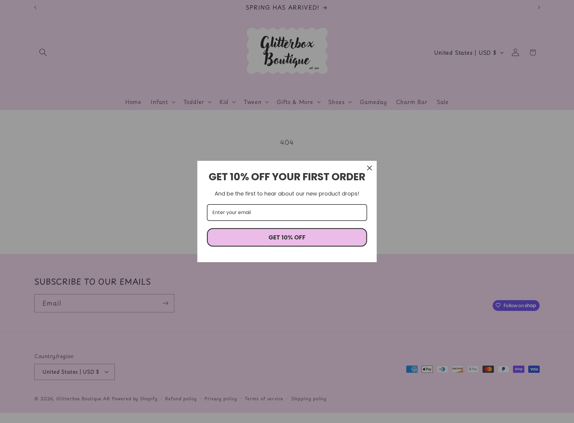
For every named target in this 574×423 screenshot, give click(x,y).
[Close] (369, 168)
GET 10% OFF (287, 237)
